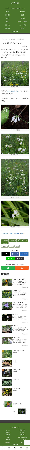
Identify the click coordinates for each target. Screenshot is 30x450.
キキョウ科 (5, 243)
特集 (8, 437)
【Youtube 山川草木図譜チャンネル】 (13, 233)
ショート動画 (22, 439)
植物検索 (8, 442)
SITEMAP (15, 444)
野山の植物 (5, 240)
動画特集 (8, 439)
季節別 (8, 435)
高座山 (17, 246)
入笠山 (12, 246)
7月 (22, 240)
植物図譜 (8, 432)
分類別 (22, 432)
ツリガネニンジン (12, 91)
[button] (19, 258)
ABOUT (22, 442)
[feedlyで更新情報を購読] (8, 268)
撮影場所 (22, 435)
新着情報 (22, 430)
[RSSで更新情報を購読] (22, 268)
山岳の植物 (13, 240)
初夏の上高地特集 (22, 437)
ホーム (8, 430)
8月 (26, 240)
